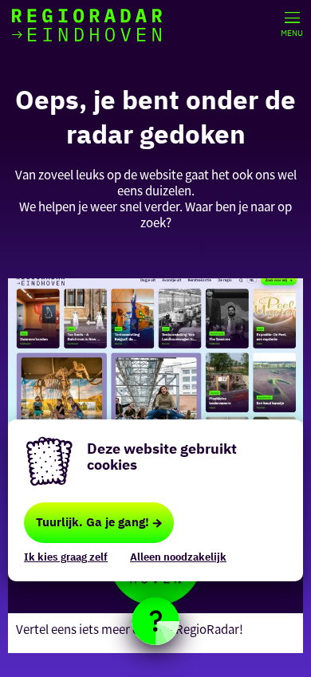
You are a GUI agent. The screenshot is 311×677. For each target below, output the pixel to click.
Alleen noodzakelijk (178, 557)
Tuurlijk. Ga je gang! (92, 521)
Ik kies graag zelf (66, 557)
